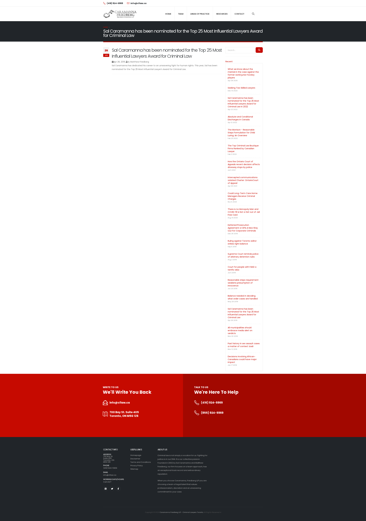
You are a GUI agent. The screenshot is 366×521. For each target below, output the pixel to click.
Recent (229, 61)
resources (222, 13)
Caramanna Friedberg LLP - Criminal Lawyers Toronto (181, 512)
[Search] (253, 14)
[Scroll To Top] (361, 518)
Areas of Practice (199, 13)
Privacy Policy (136, 465)
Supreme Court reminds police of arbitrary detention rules (243, 255)
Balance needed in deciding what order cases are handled (243, 297)
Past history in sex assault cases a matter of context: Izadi (244, 345)
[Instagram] (105, 488)
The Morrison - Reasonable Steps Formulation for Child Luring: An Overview (241, 132)
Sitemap (134, 469)
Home (168, 13)
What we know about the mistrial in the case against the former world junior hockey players (243, 73)
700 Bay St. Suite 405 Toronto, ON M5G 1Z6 (124, 414)
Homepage (135, 455)
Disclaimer (135, 458)
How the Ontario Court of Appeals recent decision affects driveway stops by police (244, 164)
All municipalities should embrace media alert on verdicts (240, 330)
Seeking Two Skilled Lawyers (241, 87)
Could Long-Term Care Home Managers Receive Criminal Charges (242, 196)
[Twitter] (112, 488)
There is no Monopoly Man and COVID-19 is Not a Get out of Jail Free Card (244, 212)
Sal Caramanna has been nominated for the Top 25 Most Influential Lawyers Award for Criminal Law (243, 313)
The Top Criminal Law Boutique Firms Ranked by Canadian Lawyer (243, 148)
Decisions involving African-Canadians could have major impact (242, 359)
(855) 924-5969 (212, 413)
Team (180, 13)
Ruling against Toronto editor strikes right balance (242, 242)
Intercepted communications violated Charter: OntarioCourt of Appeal (243, 180)
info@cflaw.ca (120, 403)
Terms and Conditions (140, 462)
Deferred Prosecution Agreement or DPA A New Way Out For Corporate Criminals (243, 228)
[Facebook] (118, 488)
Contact (239, 13)
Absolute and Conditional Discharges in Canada (240, 118)
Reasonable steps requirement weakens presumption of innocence (243, 283)
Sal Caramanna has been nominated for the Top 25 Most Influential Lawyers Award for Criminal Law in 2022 (243, 102)
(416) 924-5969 (212, 403)
